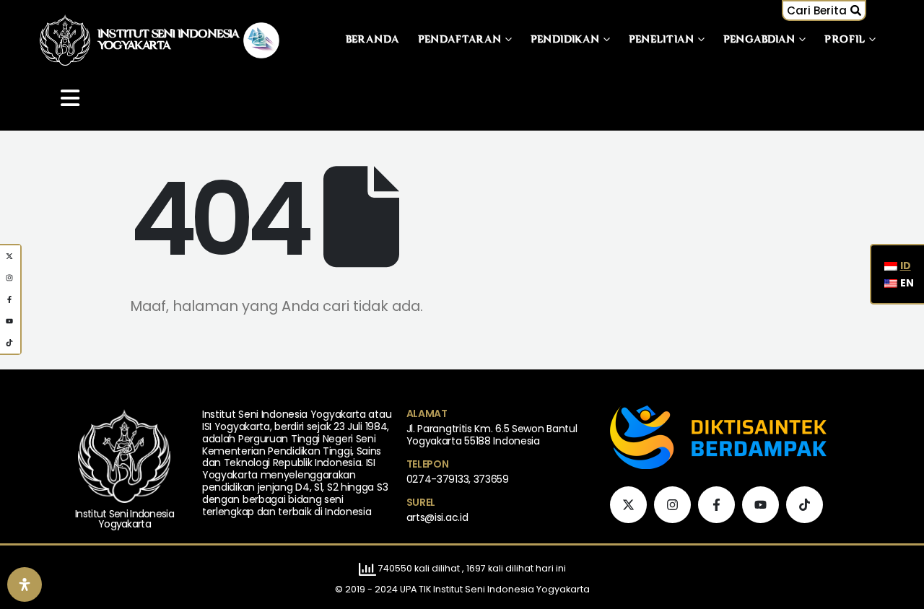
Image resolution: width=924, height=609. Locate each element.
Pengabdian (759, 40)
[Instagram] (672, 504)
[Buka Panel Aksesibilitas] (24, 584)
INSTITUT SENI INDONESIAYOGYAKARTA (168, 40)
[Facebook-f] (716, 504)
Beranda (373, 40)
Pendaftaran (460, 40)
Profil (845, 40)
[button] (824, 10)
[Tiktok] (804, 504)
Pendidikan (565, 40)
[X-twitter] (628, 504)
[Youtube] (760, 504)
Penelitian (661, 40)
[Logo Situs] (65, 40)
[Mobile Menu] (70, 98)
